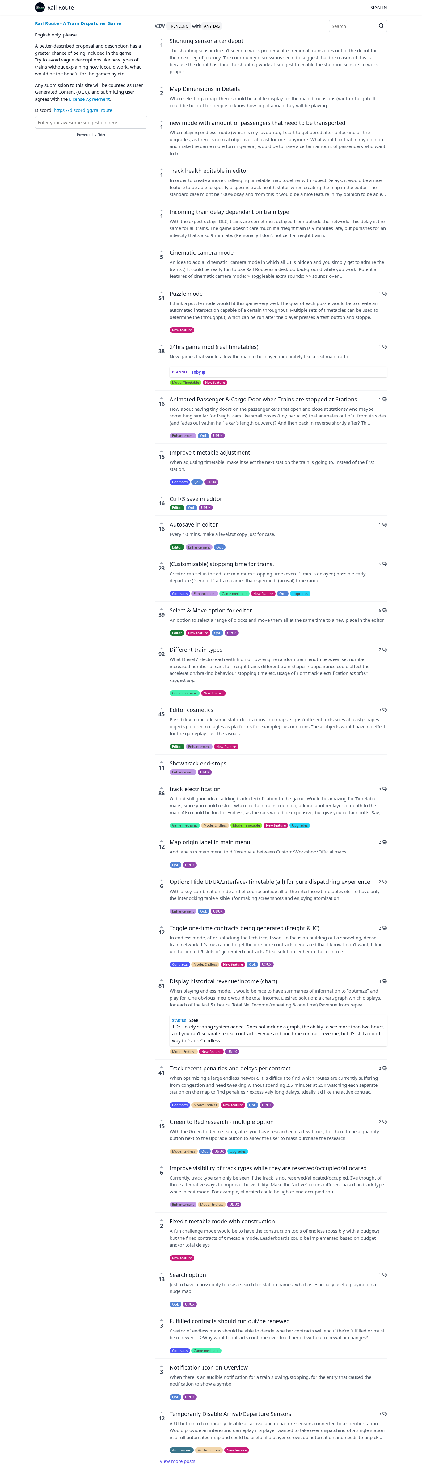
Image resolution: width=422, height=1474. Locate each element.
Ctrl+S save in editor (196, 498)
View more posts (177, 1461)
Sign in (378, 8)
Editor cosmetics (191, 710)
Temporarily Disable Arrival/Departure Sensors (230, 1413)
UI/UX (217, 435)
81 (161, 985)
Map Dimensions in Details (205, 88)
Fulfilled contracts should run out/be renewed (230, 1321)
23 (161, 568)
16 (161, 403)
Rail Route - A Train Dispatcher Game (78, 23)
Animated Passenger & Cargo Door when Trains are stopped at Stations (263, 399)
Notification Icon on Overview (209, 1367)
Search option (188, 1274)
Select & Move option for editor (211, 610)
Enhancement (183, 435)
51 (161, 298)
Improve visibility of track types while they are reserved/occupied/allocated (268, 1168)
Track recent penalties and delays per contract (230, 1068)
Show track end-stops (198, 763)
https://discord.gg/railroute (83, 110)
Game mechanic (234, 593)
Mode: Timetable (185, 382)
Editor (177, 507)
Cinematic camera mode (202, 252)
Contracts (180, 482)
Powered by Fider (91, 134)
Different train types (196, 649)
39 (161, 614)
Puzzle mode (186, 293)
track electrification (195, 789)
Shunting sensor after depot (206, 40)
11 (161, 767)
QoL (203, 435)
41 (161, 1072)
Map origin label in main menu (210, 842)
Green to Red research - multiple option (222, 1121)
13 (161, 1279)
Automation (181, 1450)
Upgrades (300, 593)
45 (161, 714)
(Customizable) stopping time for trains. (222, 564)
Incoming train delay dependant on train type (229, 211)
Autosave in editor (194, 524)
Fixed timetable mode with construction (222, 1221)
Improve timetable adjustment (210, 452)
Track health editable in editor (209, 170)
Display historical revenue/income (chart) (223, 981)
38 (161, 351)
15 (161, 456)
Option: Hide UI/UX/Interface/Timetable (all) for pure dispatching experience (270, 881)
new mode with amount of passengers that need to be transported (257, 122)
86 (161, 793)
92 (161, 654)
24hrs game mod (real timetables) (214, 346)
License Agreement (89, 99)
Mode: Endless (215, 825)
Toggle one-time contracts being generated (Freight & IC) (244, 928)
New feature (182, 330)
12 (161, 846)
